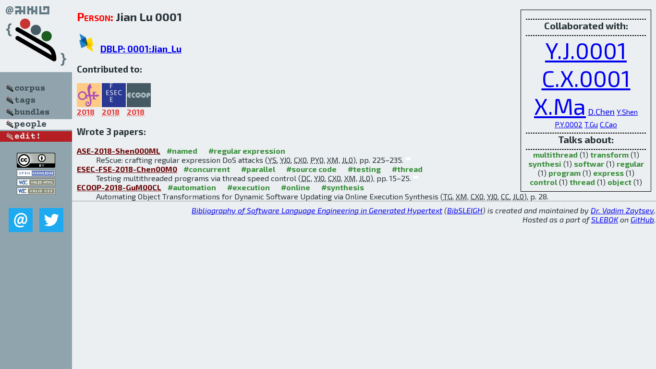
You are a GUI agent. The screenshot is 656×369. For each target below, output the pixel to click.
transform (609, 154)
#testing (364, 168)
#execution (248, 187)
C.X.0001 (586, 78)
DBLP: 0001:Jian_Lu (141, 48)
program (564, 172)
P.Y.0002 (569, 124)
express (608, 172)
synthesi (544, 163)
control (543, 181)
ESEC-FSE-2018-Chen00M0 (127, 168)
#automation (192, 187)
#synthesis (342, 187)
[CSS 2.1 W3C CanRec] (36, 201)
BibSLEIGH (465, 210)
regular (630, 163)
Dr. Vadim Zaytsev (622, 210)
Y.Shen (627, 112)
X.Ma (560, 106)
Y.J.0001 (586, 50)
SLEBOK (604, 219)
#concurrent (206, 168)
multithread (555, 154)
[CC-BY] (36, 164)
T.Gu (591, 124)
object (619, 181)
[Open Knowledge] (36, 173)
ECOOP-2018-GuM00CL (119, 187)
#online (295, 187)
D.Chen (601, 111)
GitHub (642, 219)
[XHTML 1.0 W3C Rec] (36, 182)
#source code (311, 168)
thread (582, 181)
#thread (407, 168)
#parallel (258, 168)
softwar (589, 163)
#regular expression (246, 150)
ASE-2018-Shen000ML (118, 150)
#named (182, 150)
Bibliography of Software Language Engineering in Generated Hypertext (317, 210)
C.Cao (608, 124)
